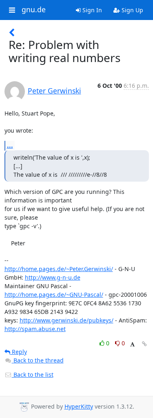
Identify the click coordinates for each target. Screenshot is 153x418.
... (10, 145)
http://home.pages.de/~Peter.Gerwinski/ (58, 269)
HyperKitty (78, 406)
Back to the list (32, 374)
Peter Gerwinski (54, 91)
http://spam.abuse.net (35, 329)
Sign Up (131, 10)
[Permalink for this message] (144, 343)
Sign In (91, 10)
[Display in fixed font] (132, 344)
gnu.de (34, 10)
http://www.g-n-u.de (52, 277)
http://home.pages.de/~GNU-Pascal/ (53, 294)
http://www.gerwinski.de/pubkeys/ (66, 320)
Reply (18, 352)
